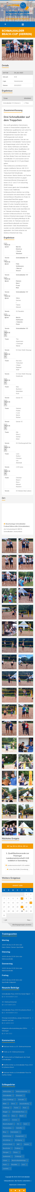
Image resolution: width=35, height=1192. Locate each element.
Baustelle (15, 1164)
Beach (23, 1116)
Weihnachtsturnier (22, 1091)
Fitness (16, 1152)
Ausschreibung (25, 1103)
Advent (6, 1120)
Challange (19, 1156)
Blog (5, 1132)
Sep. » (29, 920)
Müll (19, 1144)
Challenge (7, 1107)
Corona (15, 1120)
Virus (14, 1116)
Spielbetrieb (7, 1156)
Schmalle (22, 1099)
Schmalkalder (8, 1095)
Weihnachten (8, 1091)
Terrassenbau (8, 1128)
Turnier (17, 1107)
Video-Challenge (9, 1099)
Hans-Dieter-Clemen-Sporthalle (12, 947)
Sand (26, 1124)
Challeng (18, 1148)
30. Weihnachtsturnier (9, 1002)
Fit (19, 1124)
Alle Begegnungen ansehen (21, 925)
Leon (24, 1164)
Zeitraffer (20, 1128)
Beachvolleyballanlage (20, 1160)
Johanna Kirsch (8, 1144)
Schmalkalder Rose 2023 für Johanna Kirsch (16, 1010)
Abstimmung (8, 1136)
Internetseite (15, 1132)
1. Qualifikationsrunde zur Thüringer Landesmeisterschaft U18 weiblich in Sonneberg (17, 857)
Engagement (21, 1136)
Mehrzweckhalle (7, 959)
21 (22, 907)
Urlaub (6, 1160)
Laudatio (7, 1168)
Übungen (7, 1152)
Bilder (6, 1103)
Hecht (6, 1164)
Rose (25, 1107)
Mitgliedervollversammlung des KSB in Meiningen (14, 1029)
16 (31, 903)
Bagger (6, 1112)
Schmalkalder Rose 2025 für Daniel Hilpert (16, 994)
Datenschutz (22, 1185)
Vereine (27, 1144)
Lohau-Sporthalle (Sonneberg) (18, 869)
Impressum (12, 1185)
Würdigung (19, 1140)
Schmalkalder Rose (19, 1112)
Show (14, 1103)
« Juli (5, 920)
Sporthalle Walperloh (9, 982)
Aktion (6, 1116)
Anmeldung (7, 1140)
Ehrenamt (20, 1095)
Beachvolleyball (9, 1124)
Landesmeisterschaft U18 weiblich (18, 865)
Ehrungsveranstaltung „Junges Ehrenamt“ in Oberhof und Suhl (16, 1019)
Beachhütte (7, 1148)
